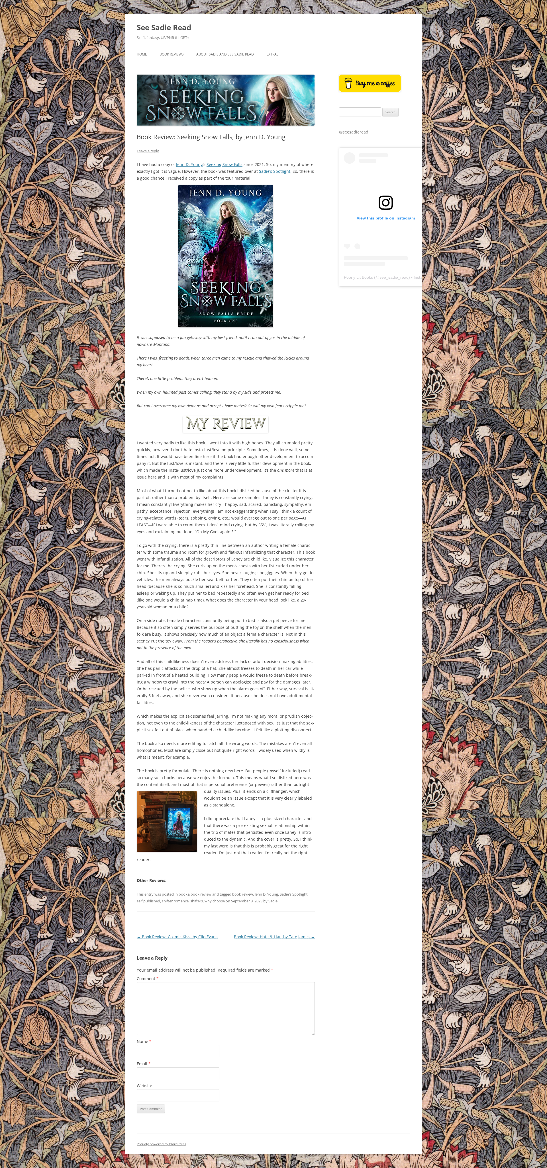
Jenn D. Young (189, 164)
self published (148, 901)
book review (242, 894)
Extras (272, 54)
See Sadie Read (164, 27)
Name (144, 1041)
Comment (148, 978)
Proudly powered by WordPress (161, 1144)
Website (144, 1085)
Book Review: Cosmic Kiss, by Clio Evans (177, 936)
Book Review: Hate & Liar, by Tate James (274, 936)
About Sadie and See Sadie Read (225, 54)
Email (144, 1063)
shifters (196, 901)
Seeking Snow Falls (224, 164)
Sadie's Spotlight (294, 894)
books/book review (195, 894)
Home (142, 54)
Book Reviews (172, 54)
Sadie (272, 901)
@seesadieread (353, 132)
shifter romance (175, 901)
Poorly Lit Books (358, 277)
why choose (215, 901)
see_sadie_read (394, 277)
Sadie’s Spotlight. (275, 171)
